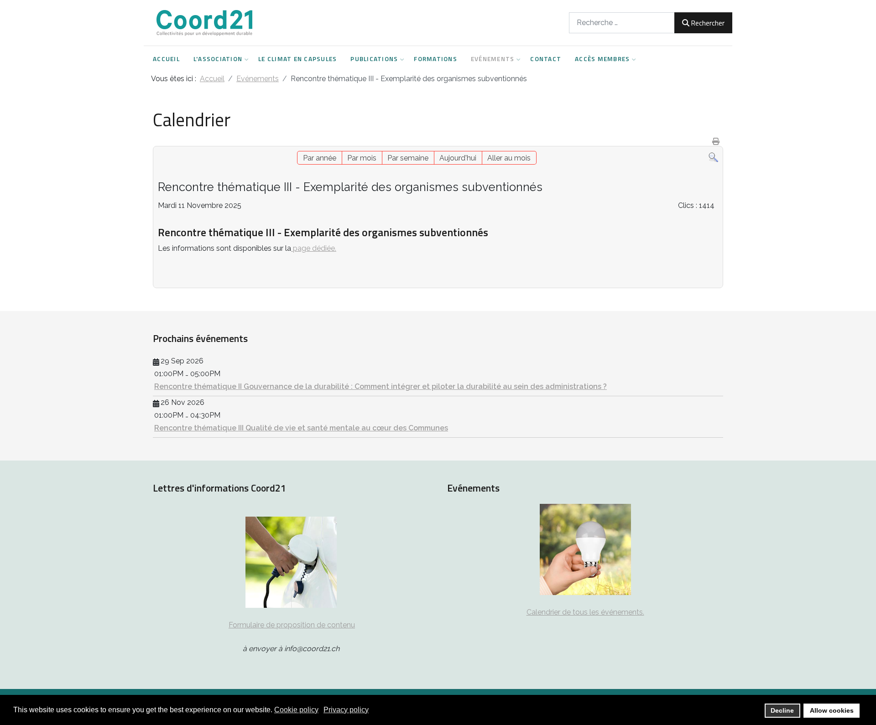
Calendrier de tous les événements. (585, 612)
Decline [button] (782, 710)
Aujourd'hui (457, 158)
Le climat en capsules (297, 58)
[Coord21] (205, 22)
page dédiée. (313, 248)
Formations (435, 58)
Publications (374, 58)
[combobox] (622, 22)
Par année (319, 158)
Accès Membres (602, 58)
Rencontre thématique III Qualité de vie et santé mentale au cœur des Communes (301, 428)
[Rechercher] (713, 157)
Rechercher (708, 22)
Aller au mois (509, 158)
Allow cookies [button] (832, 710)
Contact (545, 58)
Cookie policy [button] (296, 710)
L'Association (217, 58)
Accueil (166, 58)
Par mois (361, 158)
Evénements (493, 58)
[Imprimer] (716, 141)
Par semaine (407, 158)
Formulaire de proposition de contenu (292, 625)
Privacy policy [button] (346, 710)
